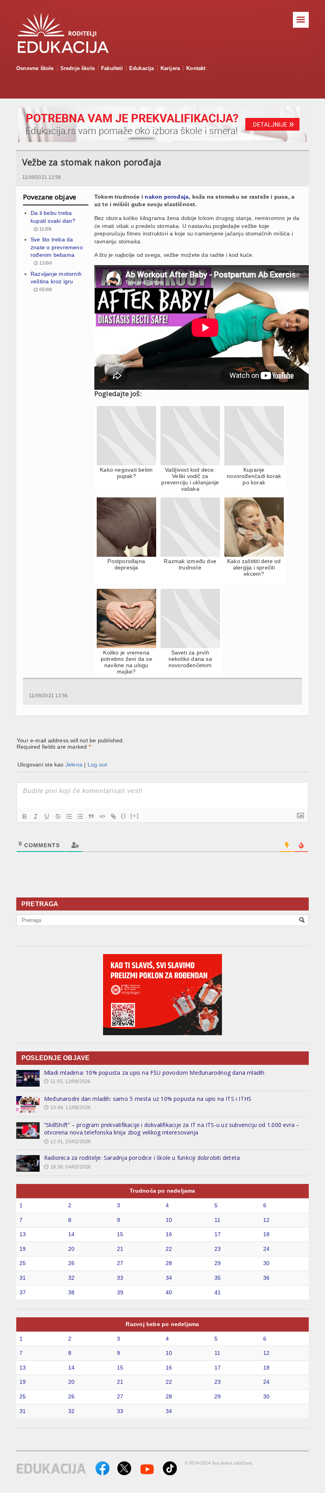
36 (266, 1278)
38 (71, 1292)
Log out (97, 764)
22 (169, 1249)
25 (22, 1263)
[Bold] (24, 816)
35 (217, 1278)
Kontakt (195, 68)
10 (169, 1220)
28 (169, 1263)
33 (120, 1278)
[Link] (113, 816)
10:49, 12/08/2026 (67, 1107)
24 (266, 1249)
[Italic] (35, 816)
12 (266, 1220)
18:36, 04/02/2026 (67, 1167)
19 (22, 1249)
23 (217, 1249)
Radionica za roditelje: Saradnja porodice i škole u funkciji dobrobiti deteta (142, 1157)
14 (71, 1234)
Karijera (170, 68)
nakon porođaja (167, 197)
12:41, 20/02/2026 (67, 1141)
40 (169, 1292)
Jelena (73, 764)
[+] (134, 816)
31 (22, 1278)
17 (217, 1234)
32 (71, 1278)
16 (169, 1234)
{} (123, 816)
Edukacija (141, 68)
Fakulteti (112, 68)
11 (217, 1220)
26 (71, 1263)
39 (120, 1292)
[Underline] (46, 816)
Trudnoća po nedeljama (162, 1191)
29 (217, 1263)
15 (120, 1234)
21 (120, 1249)
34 (169, 1278)
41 (217, 1292)
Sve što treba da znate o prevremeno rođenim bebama (57, 247)
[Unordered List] (80, 816)
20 (71, 1249)
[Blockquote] (91, 816)
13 (22, 1234)
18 (266, 1234)
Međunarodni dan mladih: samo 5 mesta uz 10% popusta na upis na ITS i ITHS (147, 1098)
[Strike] (57, 816)
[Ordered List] (69, 816)
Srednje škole (77, 68)
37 (22, 1292)
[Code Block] (102, 816)
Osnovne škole (35, 68)
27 (120, 1263)
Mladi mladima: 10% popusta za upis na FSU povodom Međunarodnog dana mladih (154, 1072)
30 (266, 1263)
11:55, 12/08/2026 (67, 1081)
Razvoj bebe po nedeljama (162, 1324)
